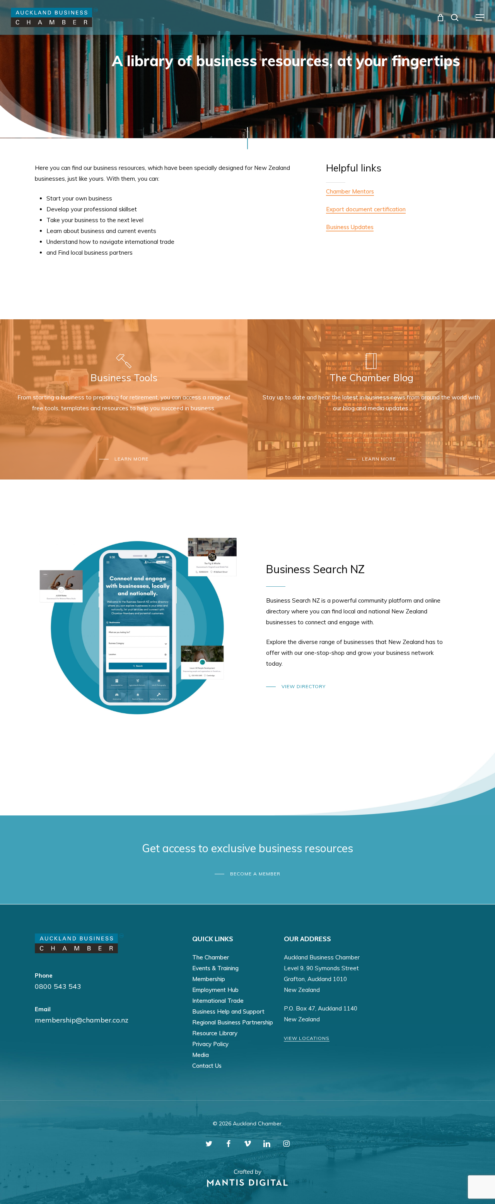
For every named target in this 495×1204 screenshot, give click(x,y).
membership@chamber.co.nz (81, 1020)
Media (200, 1054)
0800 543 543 (58, 986)
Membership (208, 979)
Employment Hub (215, 989)
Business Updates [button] (350, 227)
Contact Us (207, 1065)
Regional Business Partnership (232, 1022)
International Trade (218, 1000)
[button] (480, 17)
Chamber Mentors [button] (350, 191)
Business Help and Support (228, 1011)
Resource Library (214, 1033)
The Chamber (210, 957)
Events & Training (215, 968)
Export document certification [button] (366, 209)
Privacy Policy (210, 1044)
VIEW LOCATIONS (306, 1038)
